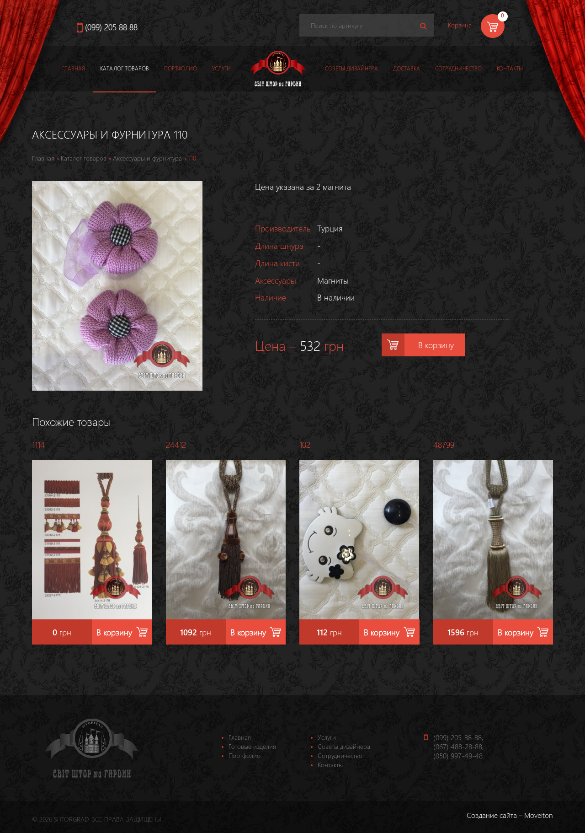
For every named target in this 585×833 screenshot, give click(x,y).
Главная (73, 68)
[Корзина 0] (476, 37)
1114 (38, 444)
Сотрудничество (458, 68)
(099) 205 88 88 (111, 26)
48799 (443, 444)
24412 (176, 444)
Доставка (406, 68)
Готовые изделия (252, 746)
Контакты (510, 68)
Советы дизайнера (351, 68)
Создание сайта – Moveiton (510, 815)
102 (304, 444)
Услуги (221, 68)
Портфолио (180, 68)
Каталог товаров (124, 68)
